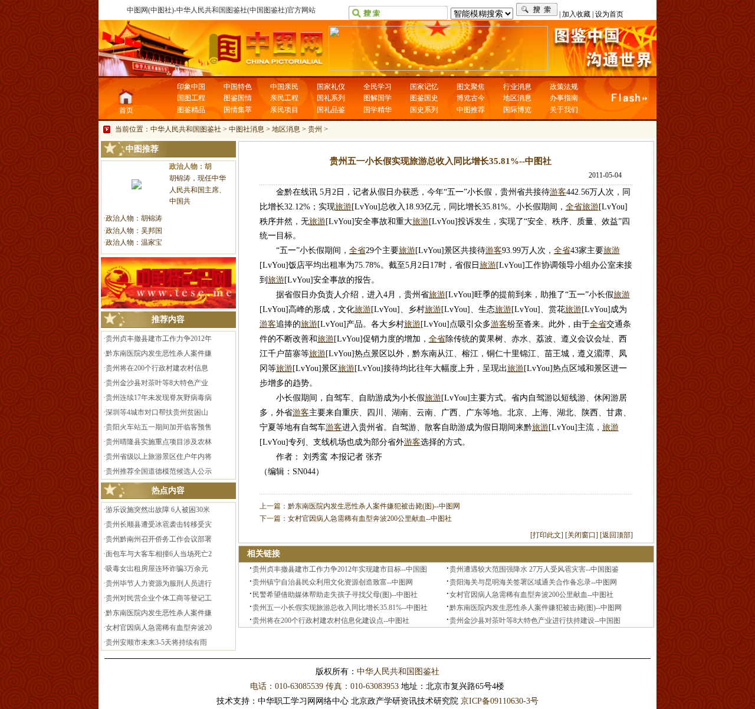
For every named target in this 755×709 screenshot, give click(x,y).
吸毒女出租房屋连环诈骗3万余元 (157, 568)
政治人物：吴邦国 (134, 231)
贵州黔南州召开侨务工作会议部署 (159, 539)
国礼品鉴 (331, 110)
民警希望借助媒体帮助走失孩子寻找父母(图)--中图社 (335, 594)
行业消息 (517, 87)
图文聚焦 (471, 87)
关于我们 (564, 110)
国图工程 (191, 98)
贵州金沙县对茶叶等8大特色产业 (157, 383)
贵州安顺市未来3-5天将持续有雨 (156, 642)
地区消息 (517, 98)
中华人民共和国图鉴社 (185, 129)
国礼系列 (331, 98)
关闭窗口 (581, 535)
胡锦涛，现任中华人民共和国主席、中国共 (197, 190)
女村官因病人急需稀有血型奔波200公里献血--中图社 (370, 518)
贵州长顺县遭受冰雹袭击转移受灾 (159, 524)
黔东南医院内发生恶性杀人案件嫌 (159, 353)
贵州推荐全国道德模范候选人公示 (159, 471)
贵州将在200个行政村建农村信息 (157, 368)
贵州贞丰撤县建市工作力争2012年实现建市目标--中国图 (339, 569)
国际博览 (517, 110)
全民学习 (377, 87)
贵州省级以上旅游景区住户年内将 (159, 456)
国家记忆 (424, 87)
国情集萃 (238, 110)
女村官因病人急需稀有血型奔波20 (159, 627)
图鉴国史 (424, 98)
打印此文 (547, 535)
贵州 (315, 129)
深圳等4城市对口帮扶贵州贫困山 (157, 412)
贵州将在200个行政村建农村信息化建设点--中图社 (330, 620)
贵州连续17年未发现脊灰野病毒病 (159, 397)
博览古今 (471, 98)
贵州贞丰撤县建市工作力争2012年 (159, 338)
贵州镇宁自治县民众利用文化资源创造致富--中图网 (332, 582)
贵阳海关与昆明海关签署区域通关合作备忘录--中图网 (533, 582)
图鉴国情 (238, 98)
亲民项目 (284, 110)
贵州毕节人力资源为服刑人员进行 (159, 583)
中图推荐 (471, 110)
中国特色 (238, 87)
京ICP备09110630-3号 (500, 701)
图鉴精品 (191, 110)
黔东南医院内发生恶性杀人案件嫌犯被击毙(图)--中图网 (374, 506)
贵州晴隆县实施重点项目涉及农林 (159, 442)
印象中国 (191, 87)
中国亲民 (284, 87)
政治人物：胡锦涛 (134, 218)
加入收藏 (576, 14)
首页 (126, 110)
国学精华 (377, 110)
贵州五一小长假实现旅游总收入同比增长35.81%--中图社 (340, 607)
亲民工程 (284, 98)
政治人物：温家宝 (134, 242)
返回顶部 (616, 535)
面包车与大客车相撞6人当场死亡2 (159, 554)
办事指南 (564, 98)
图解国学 (377, 98)
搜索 (537, 10)
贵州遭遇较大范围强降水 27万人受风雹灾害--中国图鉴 (534, 569)
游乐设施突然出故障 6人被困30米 (158, 510)
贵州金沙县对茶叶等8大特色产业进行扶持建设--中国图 (535, 620)
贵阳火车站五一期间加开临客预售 (159, 427)
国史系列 (424, 110)
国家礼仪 (331, 87)
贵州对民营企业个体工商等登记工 (159, 598)
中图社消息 (246, 129)
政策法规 (564, 87)
